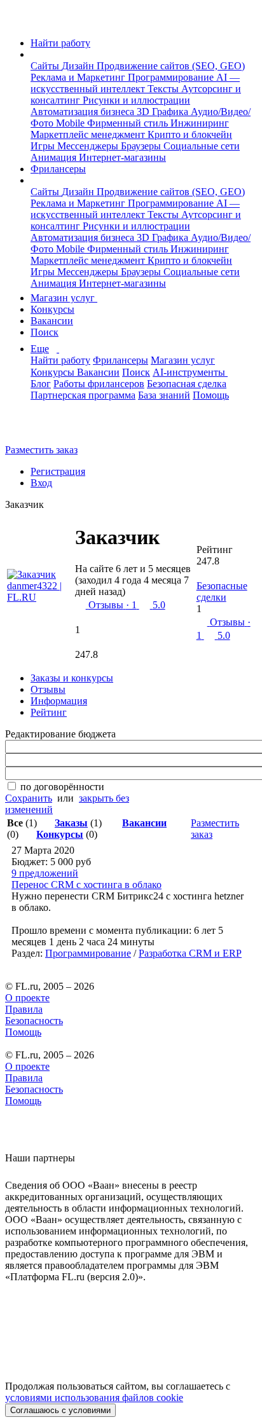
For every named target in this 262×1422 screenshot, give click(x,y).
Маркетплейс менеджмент (89, 134)
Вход (41, 482)
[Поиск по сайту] (41, 428)
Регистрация (58, 471)
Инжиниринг (199, 123)
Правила (24, 1009)
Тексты (164, 88)
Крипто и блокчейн (190, 134)
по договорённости (62, 786)
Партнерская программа (83, 395)
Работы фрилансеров (98, 383)
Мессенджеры (89, 145)
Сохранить (28, 798)
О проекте (27, 997)
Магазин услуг (64, 297)
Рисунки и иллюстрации (136, 100)
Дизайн (79, 65)
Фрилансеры (58, 168)
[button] (34, 54)
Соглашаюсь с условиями (60, 1410)
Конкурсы (52, 309)
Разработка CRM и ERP (190, 953)
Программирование (172, 77)
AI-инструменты (190, 372)
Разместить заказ (41, 449)
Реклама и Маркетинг (79, 77)
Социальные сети (201, 145)
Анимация (55, 157)
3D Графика (164, 111)
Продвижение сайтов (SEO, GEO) (171, 65)
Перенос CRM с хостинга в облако (86, 884)
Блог (41, 383)
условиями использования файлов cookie (94, 1397)
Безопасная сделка (186, 383)
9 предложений (44, 873)
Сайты (46, 65)
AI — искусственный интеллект (135, 83)
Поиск (45, 332)
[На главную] (17, 21)
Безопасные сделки (222, 591)
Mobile (71, 123)
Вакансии (52, 320)
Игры (44, 145)
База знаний (164, 395)
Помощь (211, 395)
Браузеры (142, 145)
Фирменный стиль (128, 123)
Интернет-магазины (122, 157)
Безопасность (34, 1020)
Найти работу (60, 43)
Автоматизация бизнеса (84, 111)
